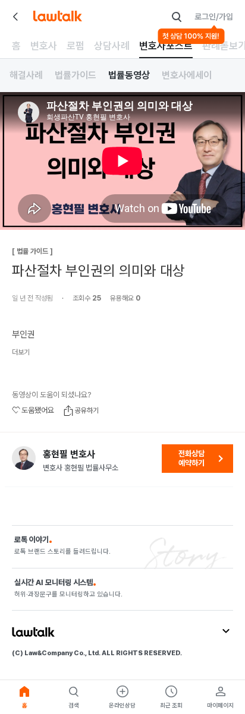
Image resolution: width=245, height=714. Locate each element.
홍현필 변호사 (69, 454)
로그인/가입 (213, 16)
